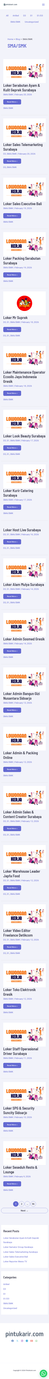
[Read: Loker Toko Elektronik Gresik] (24, 975)
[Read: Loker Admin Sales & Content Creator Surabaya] (24, 797)
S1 (31, 15)
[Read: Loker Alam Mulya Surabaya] (24, 570)
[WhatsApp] (36, 1341)
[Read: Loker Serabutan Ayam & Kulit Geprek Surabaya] (24, 71)
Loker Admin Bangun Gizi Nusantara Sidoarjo (21, 695)
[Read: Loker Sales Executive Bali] (24, 189)
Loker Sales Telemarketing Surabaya (20, 1252)
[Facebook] (12, 1341)
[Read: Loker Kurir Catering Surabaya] (24, 476)
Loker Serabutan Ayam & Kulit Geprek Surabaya (21, 87)
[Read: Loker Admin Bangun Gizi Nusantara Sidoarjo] (24, 679)
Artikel (16, 15)
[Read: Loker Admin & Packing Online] (24, 738)
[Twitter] (17, 1341)
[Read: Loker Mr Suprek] (24, 303)
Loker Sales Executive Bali (22, 203)
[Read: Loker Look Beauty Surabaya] (24, 421)
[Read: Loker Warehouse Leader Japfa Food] (24, 857)
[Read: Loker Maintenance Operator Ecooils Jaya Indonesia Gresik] (24, 357)
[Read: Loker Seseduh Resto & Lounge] (24, 1153)
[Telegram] (27, 1341)
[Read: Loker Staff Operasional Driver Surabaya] (24, 1034)
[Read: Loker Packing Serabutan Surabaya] (24, 244)
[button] (43, 1373)
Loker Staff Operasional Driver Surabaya (20, 1051)
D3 (24, 15)
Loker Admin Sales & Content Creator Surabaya (22, 814)
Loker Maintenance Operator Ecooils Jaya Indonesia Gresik (24, 377)
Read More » (12, 101)
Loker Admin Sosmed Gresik (24, 639)
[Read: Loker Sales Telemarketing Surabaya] (24, 130)
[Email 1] (32, 1341)
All (7, 15)
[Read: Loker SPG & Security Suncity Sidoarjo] (24, 1093)
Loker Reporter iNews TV (15, 1261)
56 (33, 1204)
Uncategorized (32, 22)
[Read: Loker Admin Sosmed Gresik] (24, 624)
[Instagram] (22, 1341)
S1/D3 (40, 15)
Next (24, 1210)
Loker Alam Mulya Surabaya (23, 584)
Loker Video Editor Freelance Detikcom (18, 932)
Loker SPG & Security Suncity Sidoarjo (18, 1110)
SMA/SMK (15, 22)
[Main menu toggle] (43, 5)
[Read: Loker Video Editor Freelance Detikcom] (24, 916)
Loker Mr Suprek (15, 317)
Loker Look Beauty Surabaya (24, 436)
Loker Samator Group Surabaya (18, 1247)
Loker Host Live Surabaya (22, 530)
